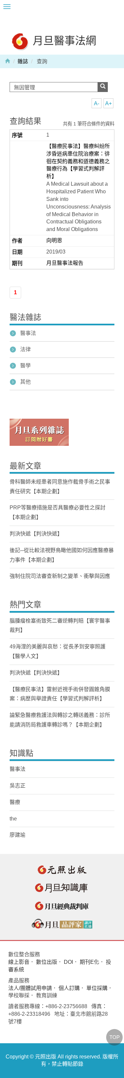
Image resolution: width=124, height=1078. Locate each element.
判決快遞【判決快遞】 (36, 534)
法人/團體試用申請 (30, 988)
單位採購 (96, 988)
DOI (68, 962)
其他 (25, 382)
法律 (25, 349)
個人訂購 (69, 988)
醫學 (25, 365)
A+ (108, 103)
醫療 (15, 802)
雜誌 (23, 61)
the (13, 818)
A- (96, 103)
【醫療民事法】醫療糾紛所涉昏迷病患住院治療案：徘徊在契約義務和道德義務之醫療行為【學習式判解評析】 (78, 161)
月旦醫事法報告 (64, 263)
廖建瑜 (17, 835)
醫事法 (28, 333)
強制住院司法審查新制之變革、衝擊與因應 (60, 576)
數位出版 (46, 962)
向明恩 (54, 240)
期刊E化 (89, 962)
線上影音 (18, 962)
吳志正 (17, 785)
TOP (114, 1037)
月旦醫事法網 (63, 40)
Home (7, 60)
